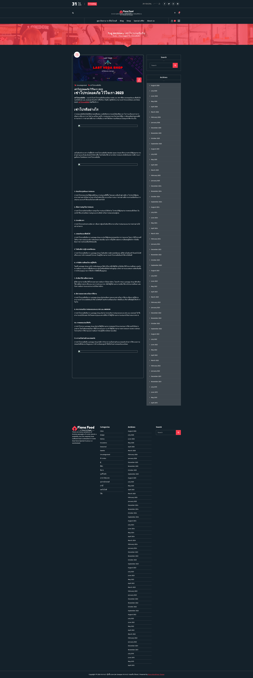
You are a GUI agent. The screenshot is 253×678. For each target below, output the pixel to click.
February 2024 (156, 239)
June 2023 (154, 281)
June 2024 (154, 218)
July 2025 (154, 154)
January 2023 (155, 307)
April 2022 (154, 355)
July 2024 (154, 212)
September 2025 (156, 144)
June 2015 (154, 392)
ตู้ (100, 462)
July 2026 (154, 91)
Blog (122, 21)
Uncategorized (82, 85)
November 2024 (156, 191)
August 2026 (155, 85)
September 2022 (156, 329)
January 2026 (155, 122)
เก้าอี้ (101, 486)
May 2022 (154, 350)
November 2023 (156, 255)
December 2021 (156, 376)
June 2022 (154, 345)
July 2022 (154, 339)
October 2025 (155, 138)
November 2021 (156, 381)
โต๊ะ (101, 493)
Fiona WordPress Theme (156, 674)
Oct (139, 80)
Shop (129, 21)
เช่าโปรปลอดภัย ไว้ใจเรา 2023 (88, 89)
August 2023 (155, 270)
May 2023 (154, 286)
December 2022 (156, 313)
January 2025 (155, 181)
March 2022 (155, 360)
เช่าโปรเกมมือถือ (95, 85)
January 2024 (155, 244)
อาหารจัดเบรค (105, 478)
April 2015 (154, 403)
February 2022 (155, 366)
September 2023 (156, 265)
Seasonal (103, 447)
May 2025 (154, 159)
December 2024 (156, 186)
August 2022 (155, 334)
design (102, 435)
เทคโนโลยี (103, 490)
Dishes (102, 439)
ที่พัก (101, 466)
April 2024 (154, 228)
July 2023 (154, 276)
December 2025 (156, 128)
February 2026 (156, 117)
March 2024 (155, 233)
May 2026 (154, 101)
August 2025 (155, 149)
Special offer (139, 21)
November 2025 (156, 133)
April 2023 (154, 292)
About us (151, 21)
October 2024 (155, 196)
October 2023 (155, 260)
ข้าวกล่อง (103, 458)
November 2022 (156, 318)
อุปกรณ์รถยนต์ (105, 482)
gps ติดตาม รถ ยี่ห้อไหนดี (107, 21)
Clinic (102, 431)
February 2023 (155, 302)
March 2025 (155, 170)
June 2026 (154, 96)
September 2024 (156, 202)
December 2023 (156, 249)
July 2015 (154, 387)
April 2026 (154, 107)
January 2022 (155, 371)
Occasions (103, 443)
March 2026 (155, 112)
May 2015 (154, 397)
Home (115, 36)
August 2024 (155, 207)
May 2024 (154, 223)
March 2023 (155, 297)
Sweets (102, 450)
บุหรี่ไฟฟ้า (103, 474)
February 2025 (155, 175)
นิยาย (102, 470)
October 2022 (155, 323)
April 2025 (154, 165)
